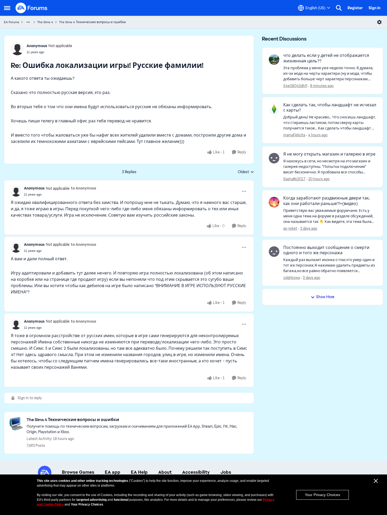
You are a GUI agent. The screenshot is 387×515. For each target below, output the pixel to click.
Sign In (374, 8)
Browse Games (78, 472)
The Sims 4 (45, 22)
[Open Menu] (379, 22)
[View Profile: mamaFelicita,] (274, 109)
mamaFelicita (294, 135)
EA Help (139, 472)
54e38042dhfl (295, 85)
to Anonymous (83, 188)
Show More (325, 296)
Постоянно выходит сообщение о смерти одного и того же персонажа (326, 250)
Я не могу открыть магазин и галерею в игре (329, 154)
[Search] (339, 8)
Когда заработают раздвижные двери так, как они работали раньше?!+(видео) (326, 201)
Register (355, 8)
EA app (112, 472)
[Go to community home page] (32, 8)
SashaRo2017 (294, 179)
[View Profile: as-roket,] (274, 202)
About (165, 472)
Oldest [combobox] (246, 172)
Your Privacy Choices (322, 495)
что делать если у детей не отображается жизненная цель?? (326, 58)
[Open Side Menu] (7, 8)
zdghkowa (291, 277)
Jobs (225, 472)
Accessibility (196, 472)
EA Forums (11, 22)
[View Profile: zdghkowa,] (274, 251)
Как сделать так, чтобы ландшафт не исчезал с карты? (329, 107)
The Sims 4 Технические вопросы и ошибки (92, 22)
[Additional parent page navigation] (28, 22)
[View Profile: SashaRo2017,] (274, 158)
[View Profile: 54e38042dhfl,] (274, 59)
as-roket (290, 228)
